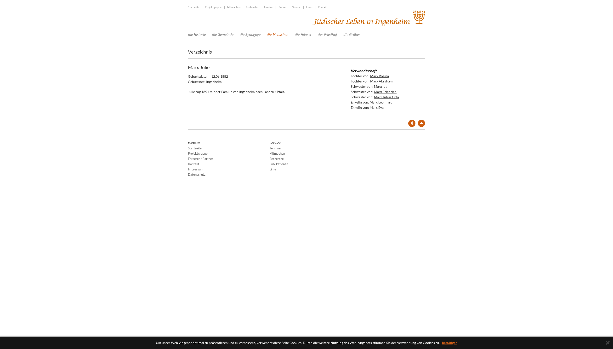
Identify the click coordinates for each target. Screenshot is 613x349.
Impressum (195, 169)
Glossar (296, 7)
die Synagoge (250, 34)
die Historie (197, 34)
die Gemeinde (222, 34)
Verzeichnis (200, 52)
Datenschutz (196, 174)
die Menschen (278, 34)
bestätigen (449, 343)
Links (309, 7)
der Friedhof (327, 34)
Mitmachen (233, 7)
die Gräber (351, 34)
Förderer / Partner (200, 159)
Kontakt (322, 7)
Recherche (252, 7)
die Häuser (303, 34)
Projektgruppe (213, 7)
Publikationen (278, 164)
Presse (282, 7)
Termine (268, 7)
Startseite (193, 7)
